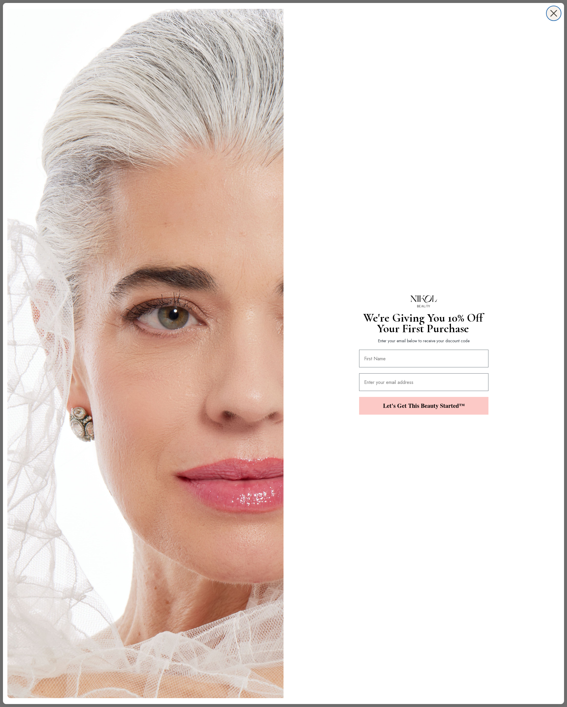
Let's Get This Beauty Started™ (424, 405)
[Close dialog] (553, 13)
